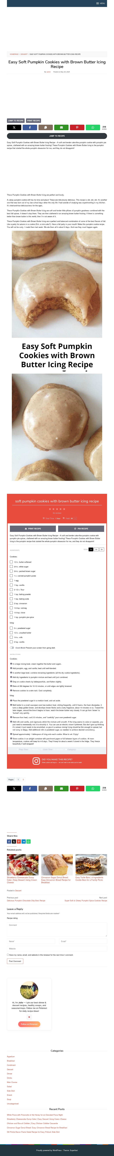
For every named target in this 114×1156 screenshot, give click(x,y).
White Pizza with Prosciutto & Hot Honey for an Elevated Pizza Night (35, 1114)
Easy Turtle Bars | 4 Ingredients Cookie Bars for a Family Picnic (89, 878)
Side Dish (11, 1090)
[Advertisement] (57, 29)
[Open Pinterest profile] (29, 1017)
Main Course (12, 1082)
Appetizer (11, 1056)
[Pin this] (19, 841)
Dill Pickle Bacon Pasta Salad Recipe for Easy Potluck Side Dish (33, 1132)
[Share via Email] (61, 127)
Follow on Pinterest (29, 1024)
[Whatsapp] (28, 841)
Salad (9, 1086)
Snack (9, 1095)
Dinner (9, 1073)
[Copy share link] (46, 127)
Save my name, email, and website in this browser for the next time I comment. (41, 955)
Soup (9, 1099)
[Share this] (9, 841)
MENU (102, 3)
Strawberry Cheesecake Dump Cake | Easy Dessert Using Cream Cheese (22, 880)
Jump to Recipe (15, 120)
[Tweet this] (14, 841)
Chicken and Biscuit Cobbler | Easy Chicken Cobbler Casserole (32, 1123)
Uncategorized (12, 1103)
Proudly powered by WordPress (49, 1150)
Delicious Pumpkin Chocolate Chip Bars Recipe (26, 899)
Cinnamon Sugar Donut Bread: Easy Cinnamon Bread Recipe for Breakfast (56, 880)
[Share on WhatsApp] (93, 127)
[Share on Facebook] (30, 127)
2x (96, 549)
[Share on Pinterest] (77, 127)
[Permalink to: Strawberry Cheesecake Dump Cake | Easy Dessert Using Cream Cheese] (23, 864)
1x (91, 549)
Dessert (18, 890)
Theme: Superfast (70, 1150)
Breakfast (11, 1060)
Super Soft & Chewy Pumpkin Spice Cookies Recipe (86, 899)
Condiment (11, 1065)
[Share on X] (14, 127)
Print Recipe (33, 120)
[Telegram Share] (24, 841)
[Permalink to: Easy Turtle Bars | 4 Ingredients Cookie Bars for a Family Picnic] (91, 864)
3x (102, 549)
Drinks (9, 1078)
